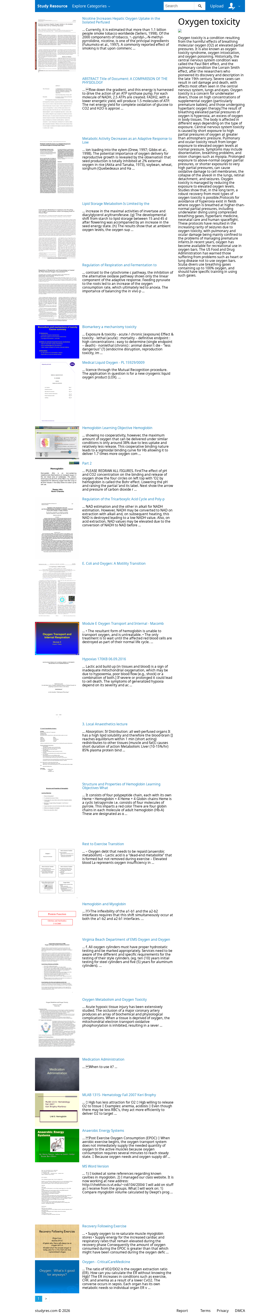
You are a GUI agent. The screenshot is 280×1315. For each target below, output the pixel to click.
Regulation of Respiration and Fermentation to (119, 265)
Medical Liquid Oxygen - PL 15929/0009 (113, 362)
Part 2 (87, 463)
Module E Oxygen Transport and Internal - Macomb (123, 623)
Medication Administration (103, 1059)
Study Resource (52, 6)
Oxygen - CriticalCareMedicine (106, 1262)
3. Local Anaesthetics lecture (105, 724)
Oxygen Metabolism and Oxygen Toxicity (114, 999)
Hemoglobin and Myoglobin (104, 904)
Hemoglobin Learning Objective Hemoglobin (117, 428)
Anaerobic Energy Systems (103, 1130)
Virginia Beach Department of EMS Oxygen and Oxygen (126, 939)
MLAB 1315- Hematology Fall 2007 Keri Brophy (119, 1095)
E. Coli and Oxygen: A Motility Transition (114, 563)
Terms (205, 1310)
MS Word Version (95, 1166)
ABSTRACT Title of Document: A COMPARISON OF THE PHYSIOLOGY (125, 80)
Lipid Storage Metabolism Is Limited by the (115, 203)
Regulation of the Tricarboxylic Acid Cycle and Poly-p (123, 499)
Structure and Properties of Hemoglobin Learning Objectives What (121, 786)
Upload (217, 6)
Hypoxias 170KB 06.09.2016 (104, 659)
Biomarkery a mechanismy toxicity (109, 327)
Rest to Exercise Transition (103, 844)
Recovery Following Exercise (104, 1226)
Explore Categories (89, 6)
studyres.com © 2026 (52, 1310)
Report (182, 1310)
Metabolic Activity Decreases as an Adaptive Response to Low (127, 140)
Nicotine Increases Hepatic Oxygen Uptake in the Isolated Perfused (121, 20)
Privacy (223, 1310)
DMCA (240, 1310)
